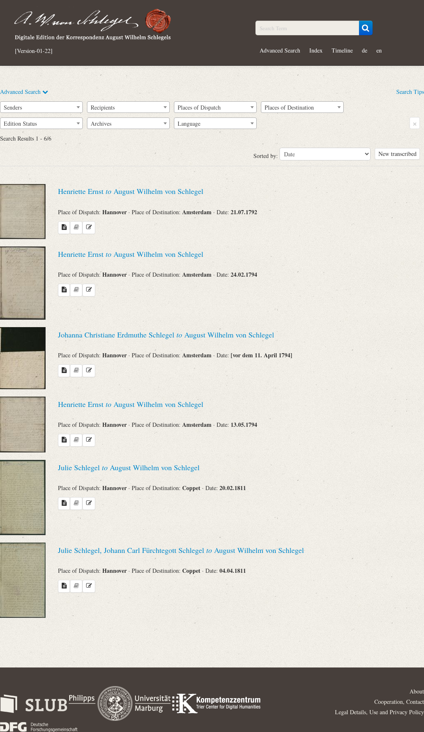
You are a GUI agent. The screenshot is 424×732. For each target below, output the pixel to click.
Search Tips (410, 92)
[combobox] (41, 107)
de (364, 50)
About (417, 691)
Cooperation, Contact (399, 702)
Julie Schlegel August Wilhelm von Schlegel (129, 467)
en (379, 50)
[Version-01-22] (34, 51)
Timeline (342, 50)
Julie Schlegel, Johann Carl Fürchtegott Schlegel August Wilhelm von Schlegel (181, 550)
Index (316, 50)
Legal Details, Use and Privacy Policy (379, 712)
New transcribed (397, 154)
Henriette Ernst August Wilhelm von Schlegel (130, 191)
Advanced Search (280, 50)
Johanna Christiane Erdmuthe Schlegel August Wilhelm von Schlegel (166, 335)
